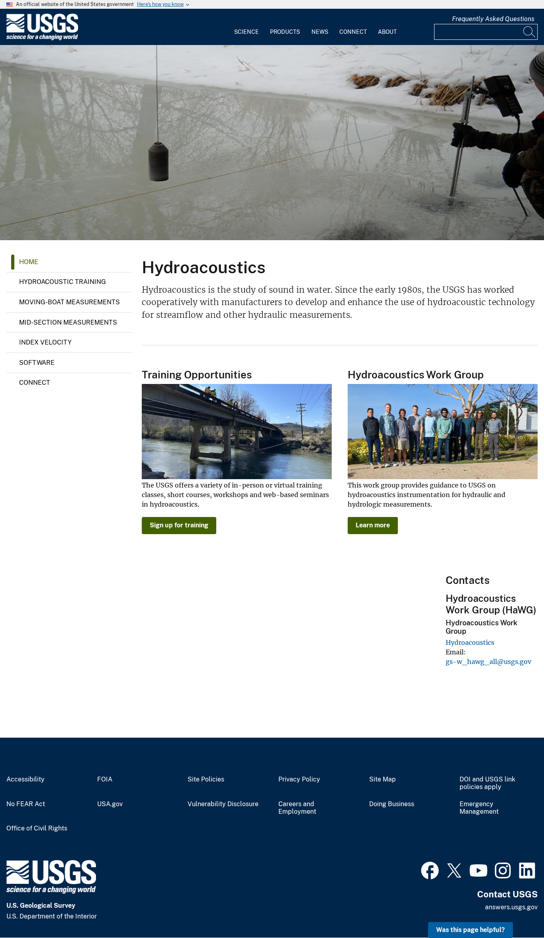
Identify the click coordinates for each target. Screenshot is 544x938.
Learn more (373, 525)
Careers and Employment (297, 808)
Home (28, 262)
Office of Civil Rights (36, 828)
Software (37, 362)
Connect (353, 32)
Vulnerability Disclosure (223, 804)
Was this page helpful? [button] (470, 930)
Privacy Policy (299, 779)
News (319, 32)
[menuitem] (246, 27)
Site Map (382, 779)
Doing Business (391, 804)
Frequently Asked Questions (493, 19)
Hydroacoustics (470, 642)
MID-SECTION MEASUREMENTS (68, 322)
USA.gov (110, 804)
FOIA (104, 779)
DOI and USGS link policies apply (487, 783)
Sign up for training (179, 525)
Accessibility (25, 779)
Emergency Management (479, 808)
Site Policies (206, 779)
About (387, 32)
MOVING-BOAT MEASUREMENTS (69, 302)
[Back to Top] (515, 909)
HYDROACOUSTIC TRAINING (62, 282)
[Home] (42, 38)
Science (246, 32)
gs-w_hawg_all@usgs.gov (488, 662)
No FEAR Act (25, 804)
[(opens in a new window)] (429, 869)
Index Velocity (45, 342)
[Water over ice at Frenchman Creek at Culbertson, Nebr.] (272, 142)
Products (285, 32)
